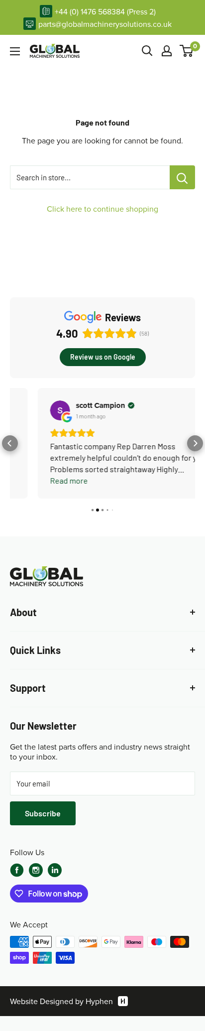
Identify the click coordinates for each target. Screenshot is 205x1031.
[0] (187, 51)
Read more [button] (45, 480)
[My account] (167, 50)
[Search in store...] (182, 177)
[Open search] (147, 50)
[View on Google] (36, 410)
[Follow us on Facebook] (17, 870)
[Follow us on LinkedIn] (55, 870)
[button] (10, 443)
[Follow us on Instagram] (36, 871)
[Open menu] (15, 51)
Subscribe (43, 813)
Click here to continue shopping (102, 208)
